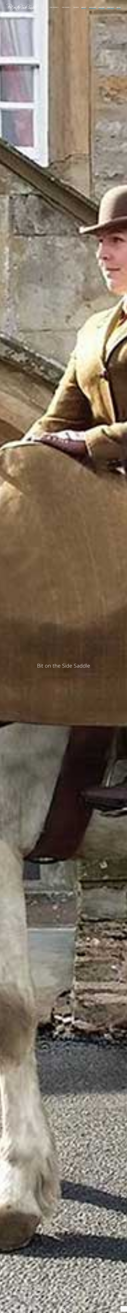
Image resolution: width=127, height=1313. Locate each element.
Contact (110, 7)
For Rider (65, 7)
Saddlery (92, 7)
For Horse (54, 7)
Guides (76, 7)
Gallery (102, 7)
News (119, 7)
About (83, 7)
